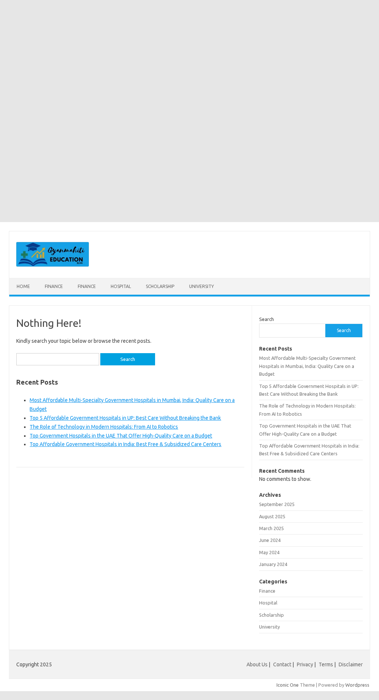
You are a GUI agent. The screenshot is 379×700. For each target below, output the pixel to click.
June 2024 (270, 540)
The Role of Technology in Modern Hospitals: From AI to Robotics (104, 427)
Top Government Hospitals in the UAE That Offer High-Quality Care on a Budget (121, 436)
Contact (282, 664)
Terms (326, 664)
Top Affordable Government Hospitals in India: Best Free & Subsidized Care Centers (125, 444)
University (201, 286)
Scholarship (160, 286)
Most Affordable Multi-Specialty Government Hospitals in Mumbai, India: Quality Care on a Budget (307, 365)
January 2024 (273, 564)
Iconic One (287, 684)
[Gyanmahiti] (53, 265)
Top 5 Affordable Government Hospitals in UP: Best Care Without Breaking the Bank (125, 418)
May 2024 (269, 552)
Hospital (121, 286)
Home (23, 286)
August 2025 (272, 516)
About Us (257, 664)
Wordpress (357, 684)
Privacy (305, 664)
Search (266, 319)
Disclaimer (351, 664)
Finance (54, 286)
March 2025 (271, 528)
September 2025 (277, 504)
